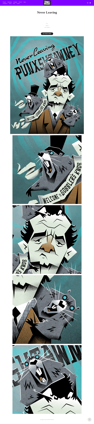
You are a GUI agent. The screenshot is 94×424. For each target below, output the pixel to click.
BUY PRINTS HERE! (47, 33)
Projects (4, 2)
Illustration (10, 2)
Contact (18, 3)
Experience (5, 3)
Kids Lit (20, 2)
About (10, 3)
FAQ (14, 3)
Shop (25, 2)
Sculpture (15, 2)
